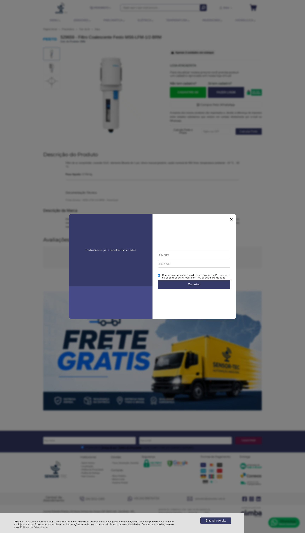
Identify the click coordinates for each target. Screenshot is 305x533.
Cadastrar (194, 284)
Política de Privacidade (34, 527)
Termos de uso (191, 275)
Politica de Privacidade (216, 275)
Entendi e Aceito (216, 520)
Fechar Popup (231, 219)
